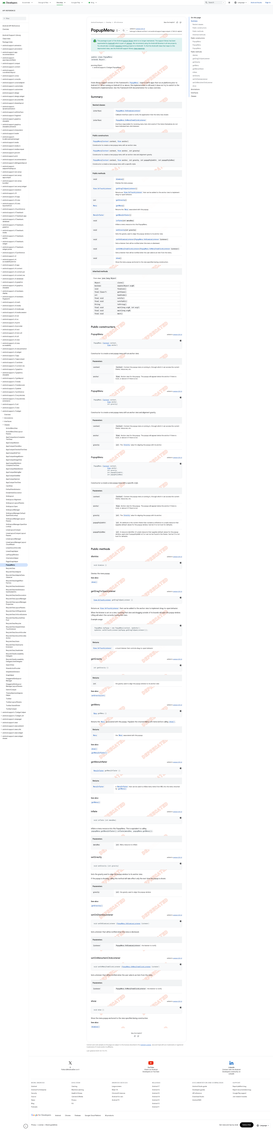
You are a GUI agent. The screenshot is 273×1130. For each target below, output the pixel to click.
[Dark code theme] (180, 340)
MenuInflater (98, 215)
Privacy (74, 1100)
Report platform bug (239, 1086)
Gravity (127, 445)
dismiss (119, 179)
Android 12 (156, 1103)
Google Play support (239, 1093)
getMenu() (122, 789)
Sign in (267, 3)
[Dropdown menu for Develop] (66, 2)
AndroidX (111, 43)
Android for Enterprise (38, 1090)
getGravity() (96, 906)
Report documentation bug (242, 1090)
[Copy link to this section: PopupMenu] (105, 334)
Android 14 (156, 1097)
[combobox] (215, 2)
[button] (14, 45)
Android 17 (156, 1086)
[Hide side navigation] (26, 1126)
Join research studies (240, 1097)
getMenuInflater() (99, 753)
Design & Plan (43, 3)
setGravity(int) (98, 695)
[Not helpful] (180, 22)
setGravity (120, 230)
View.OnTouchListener (102, 189)
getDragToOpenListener (125, 189)
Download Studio (198, 1097)
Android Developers (97, 22)
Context (105, 141)
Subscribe (246, 1125)
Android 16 (156, 1090)
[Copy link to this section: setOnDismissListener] (115, 915)
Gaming (74, 1086)
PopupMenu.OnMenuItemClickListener (131, 120)
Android (34, 1086)
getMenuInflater (122, 215)
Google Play (75, 3)
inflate (119, 221)
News (33, 1100)
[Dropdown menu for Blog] (97, 2)
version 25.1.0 (140, 29)
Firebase (78, 1115)
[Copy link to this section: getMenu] (102, 705)
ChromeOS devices (118, 1093)
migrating (118, 46)
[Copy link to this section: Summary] (105, 97)
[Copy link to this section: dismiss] (100, 556)
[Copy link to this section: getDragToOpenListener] (118, 591)
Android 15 (156, 1093)
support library (128, 41)
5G (73, 1103)
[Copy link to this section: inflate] (99, 811)
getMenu (119, 206)
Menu (95, 206)
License (41, 1125)
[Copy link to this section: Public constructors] (117, 327)
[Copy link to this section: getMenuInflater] (109, 762)
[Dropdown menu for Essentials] (33, 2)
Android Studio (256, 3)
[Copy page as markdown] (124, 30)
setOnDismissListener (125, 239)
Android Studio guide (199, 1086)
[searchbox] (14, 18)
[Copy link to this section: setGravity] (104, 857)
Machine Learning (78, 1090)
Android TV (115, 1100)
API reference (9, 11)
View (119, 141)
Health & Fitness (77, 1093)
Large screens (116, 1086)
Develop (60, 3)
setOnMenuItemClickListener (127, 249)
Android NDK (196, 1100)
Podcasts (34, 1107)
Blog (92, 3)
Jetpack (129, 43)
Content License (145, 1045)
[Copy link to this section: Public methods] (112, 549)
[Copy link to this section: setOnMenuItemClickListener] (122, 958)
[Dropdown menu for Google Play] (83, 2)
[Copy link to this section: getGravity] (104, 659)
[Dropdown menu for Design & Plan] (51, 2)
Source (33, 1097)
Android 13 (155, 1100)
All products (109, 1115)
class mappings (139, 48)
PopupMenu (134, 83)
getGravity (120, 200)
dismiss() (95, 1027)
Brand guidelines (51, 1125)
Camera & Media (77, 1097)
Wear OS (115, 1090)
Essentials (26, 3)
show (118, 258)
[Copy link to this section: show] (98, 1001)
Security (34, 1093)
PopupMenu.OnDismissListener (128, 111)
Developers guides (198, 1090)
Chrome (67, 1115)
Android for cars (117, 1097)
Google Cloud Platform (93, 1115)
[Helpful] (177, 22)
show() (94, 582)
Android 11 (155, 1107)
